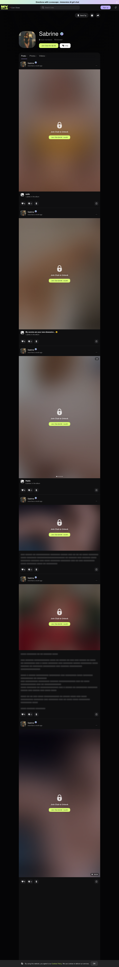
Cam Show (15, 7)
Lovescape (54, 2)
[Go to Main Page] (4, 7)
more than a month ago (35, 66)
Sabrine (31, 63)
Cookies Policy (57, 963)
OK (94, 963)
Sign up (105, 7)
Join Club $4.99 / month (59, 137)
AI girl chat (74, 2)
